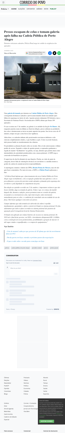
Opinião (6, 388)
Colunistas (7, 391)
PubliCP (6, 386)
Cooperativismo (29, 406)
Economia (27, 388)
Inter (5, 406)
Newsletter (7, 383)
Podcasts (27, 378)
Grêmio (6, 403)
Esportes (46, 394)
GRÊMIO (39, 9)
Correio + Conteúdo (30, 403)
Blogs (6, 394)
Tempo (45, 383)
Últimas (6, 378)
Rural (45, 380)
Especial (6, 420)
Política (26, 386)
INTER (46, 9)
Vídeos (26, 380)
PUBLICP (53, 9)
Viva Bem (27, 411)
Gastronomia (8, 414)
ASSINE (14, 9)
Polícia (4, 8)
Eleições (6, 380)
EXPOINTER (31, 9)
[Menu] (3, 2)
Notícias (26, 383)
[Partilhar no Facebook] (50, 53)
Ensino (45, 386)
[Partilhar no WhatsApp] (59, 53)
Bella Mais (7, 411)
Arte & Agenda (8, 409)
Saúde (45, 388)
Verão (45, 391)
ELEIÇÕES (21, 9)
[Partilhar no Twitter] (54, 53)
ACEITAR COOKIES (47, 421)
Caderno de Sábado (10, 417)
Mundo (45, 378)
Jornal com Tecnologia (31, 409)
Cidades (26, 391)
